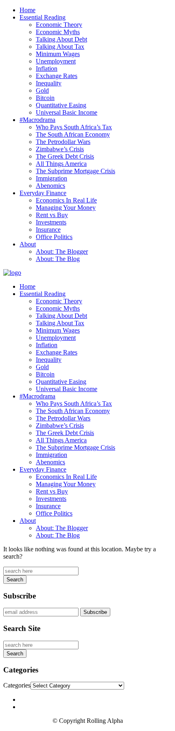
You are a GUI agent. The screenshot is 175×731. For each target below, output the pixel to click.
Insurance (48, 229)
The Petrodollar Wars (63, 141)
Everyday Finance (43, 192)
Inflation (46, 68)
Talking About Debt (61, 39)
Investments (51, 222)
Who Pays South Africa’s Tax (74, 127)
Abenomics (50, 185)
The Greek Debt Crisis (65, 156)
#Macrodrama (37, 119)
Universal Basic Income (66, 112)
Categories (17, 685)
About (28, 244)
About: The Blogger (62, 251)
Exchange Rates (56, 75)
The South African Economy (73, 134)
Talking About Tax (60, 46)
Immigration (51, 178)
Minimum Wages (58, 53)
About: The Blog (58, 258)
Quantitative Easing (61, 105)
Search (15, 580)
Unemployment (56, 61)
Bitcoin (45, 97)
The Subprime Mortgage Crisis (75, 171)
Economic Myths (58, 31)
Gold (42, 90)
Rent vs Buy (52, 214)
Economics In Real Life (66, 200)
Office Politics (54, 236)
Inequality (48, 83)
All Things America (61, 163)
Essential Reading (43, 17)
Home (27, 10)
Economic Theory (59, 24)
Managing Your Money (66, 207)
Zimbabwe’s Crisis (60, 149)
